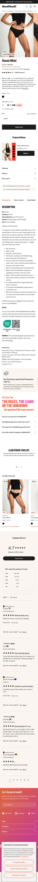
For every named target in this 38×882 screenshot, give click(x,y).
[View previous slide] (2, 35)
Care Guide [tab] (31, 200)
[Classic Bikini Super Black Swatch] (3, 97)
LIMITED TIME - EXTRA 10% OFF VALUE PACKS (19, 2)
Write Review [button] (19, 558)
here (11, 340)
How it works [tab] (19, 200)
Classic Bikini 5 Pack (23, 145)
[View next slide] (36, 35)
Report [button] (24, 632)
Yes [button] (20, 632)
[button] (10, 780)
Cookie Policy (24, 856)
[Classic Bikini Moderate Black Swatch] (3, 523)
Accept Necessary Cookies (19, 869)
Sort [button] (5, 597)
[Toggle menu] (35, 6)
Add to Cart (19, 127)
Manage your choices (19, 875)
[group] (19, 548)
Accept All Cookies (19, 862)
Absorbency (5, 101)
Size (3, 113)
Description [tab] (6, 200)
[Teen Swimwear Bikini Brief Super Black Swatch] (32, 523)
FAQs (19, 301)
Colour (4, 93)
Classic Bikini (6, 517)
